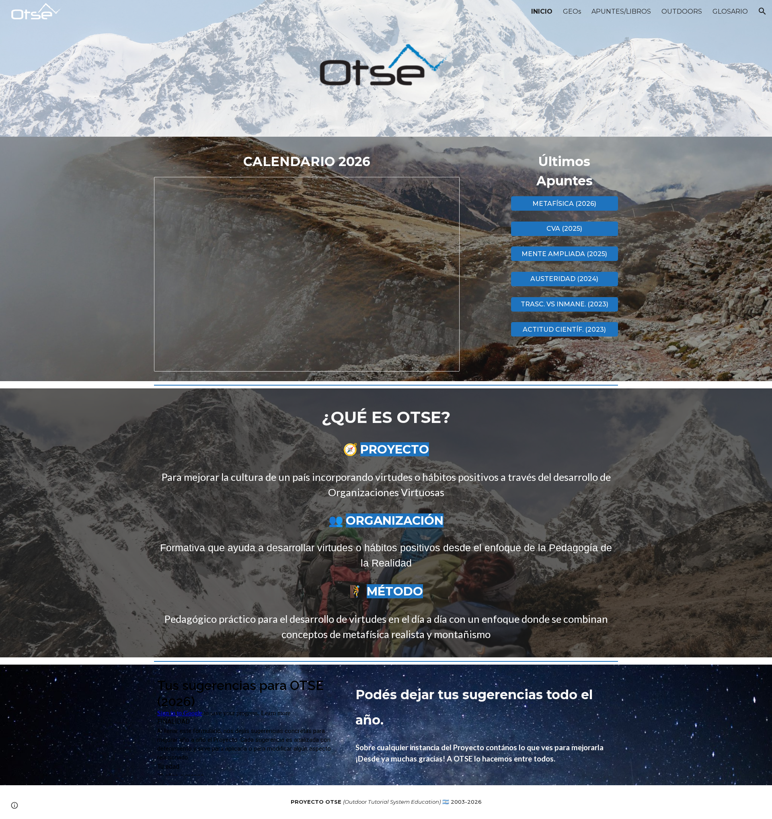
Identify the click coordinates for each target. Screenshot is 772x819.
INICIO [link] (541, 11)
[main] (307, 161)
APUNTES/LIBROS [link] (621, 11)
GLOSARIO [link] (730, 11)
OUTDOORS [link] (681, 11)
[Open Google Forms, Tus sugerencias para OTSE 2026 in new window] (325, 684)
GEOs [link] (572, 11)
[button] (762, 11)
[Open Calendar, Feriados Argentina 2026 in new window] (444, 187)
